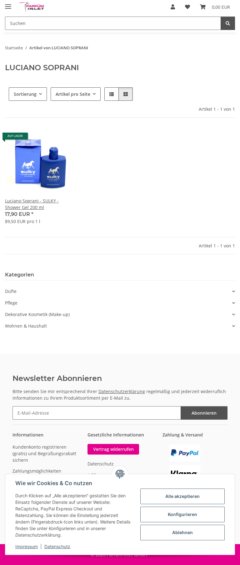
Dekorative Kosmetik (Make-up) (37, 314)
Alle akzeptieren (182, 496)
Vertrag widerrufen (113, 449)
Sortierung (25, 94)
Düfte (11, 291)
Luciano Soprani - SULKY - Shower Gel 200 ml (32, 204)
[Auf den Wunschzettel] (64, 138)
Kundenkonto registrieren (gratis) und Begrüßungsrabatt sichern (44, 453)
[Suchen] (228, 23)
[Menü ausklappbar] (8, 4)
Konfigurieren (182, 514)
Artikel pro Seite (73, 94)
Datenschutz (57, 546)
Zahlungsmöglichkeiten (36, 471)
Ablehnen (182, 532)
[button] (173, 7)
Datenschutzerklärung (121, 391)
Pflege (11, 303)
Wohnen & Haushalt (26, 326)
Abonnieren (204, 413)
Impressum (26, 546)
